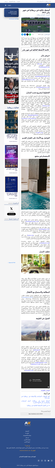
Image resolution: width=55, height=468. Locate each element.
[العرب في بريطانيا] (48, 5)
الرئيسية (48, 14)
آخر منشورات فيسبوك (11, 219)
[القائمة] (5, 5)
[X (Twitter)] (27, 34)
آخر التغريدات (13, 203)
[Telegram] (22, 34)
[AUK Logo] (27, 424)
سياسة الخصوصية (12, 1)
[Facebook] (25, 34)
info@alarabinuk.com (25, 450)
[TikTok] (42, 461)
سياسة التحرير (27, 439)
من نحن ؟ (27, 445)
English (9, 5)
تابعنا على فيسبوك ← (11, 262)
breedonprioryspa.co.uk (32, 221)
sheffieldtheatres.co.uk (28, 79)
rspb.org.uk (37, 350)
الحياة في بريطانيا (41, 14)
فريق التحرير (47, 34)
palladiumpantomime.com (42, 76)
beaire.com (31, 235)
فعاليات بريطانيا (13, 108)
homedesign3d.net (33, 115)
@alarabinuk (11, 214)
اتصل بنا (18, 1)
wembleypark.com (44, 67)
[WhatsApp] (30, 34)
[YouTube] (48, 461)
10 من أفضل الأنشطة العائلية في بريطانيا (38, 405)
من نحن (6, 1)
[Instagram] (45, 461)
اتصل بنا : (32, 450)
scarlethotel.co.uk (44, 243)
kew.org (40, 64)
